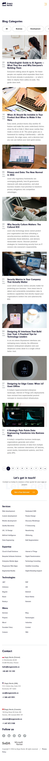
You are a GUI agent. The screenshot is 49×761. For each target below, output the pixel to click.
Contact (28, 627)
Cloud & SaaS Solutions (10, 551)
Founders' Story (7, 627)
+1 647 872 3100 (8, 723)
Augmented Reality (8, 571)
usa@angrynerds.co (10, 693)
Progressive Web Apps (10, 566)
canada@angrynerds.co (12, 719)
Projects (5, 618)
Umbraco (5, 587)
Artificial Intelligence (9, 535)
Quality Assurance (8, 526)
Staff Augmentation (31, 540)
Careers (5, 632)
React (4, 597)
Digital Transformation (32, 556)
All (7, 29)
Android (28, 592)
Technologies (29, 618)
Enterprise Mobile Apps (10, 561)
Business (19, 29)
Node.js (5, 601)
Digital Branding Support (33, 571)
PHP (26, 582)
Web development (8, 511)
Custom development (9, 516)
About (4, 622)
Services (5, 613)
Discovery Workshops (32, 521)
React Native (29, 597)
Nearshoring (29, 530)
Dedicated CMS (30, 511)
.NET (3, 582)
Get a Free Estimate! (22, 492)
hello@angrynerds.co (10, 667)
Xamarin (28, 601)
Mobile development (9, 521)
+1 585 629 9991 (8, 697)
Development (35, 29)
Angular (4, 592)
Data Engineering (8, 540)
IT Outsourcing (30, 526)
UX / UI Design (7, 530)
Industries (28, 622)
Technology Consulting (32, 561)
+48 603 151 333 (8, 671)
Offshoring (28, 535)
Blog (26, 613)
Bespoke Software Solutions (11, 556)
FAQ (26, 632)
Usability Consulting (32, 566)
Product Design (30, 516)
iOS (26, 587)
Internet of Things (31, 551)
